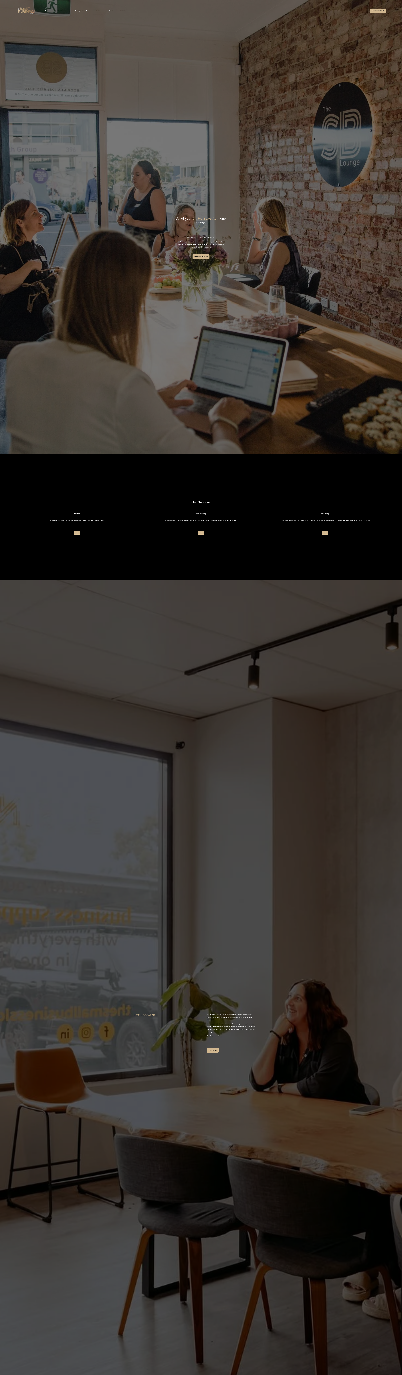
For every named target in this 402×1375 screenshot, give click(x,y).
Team (111, 11)
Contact (122, 11)
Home (47, 11)
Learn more (213, 1050)
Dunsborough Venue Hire (80, 11)
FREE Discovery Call (378, 10)
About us (99, 11)
